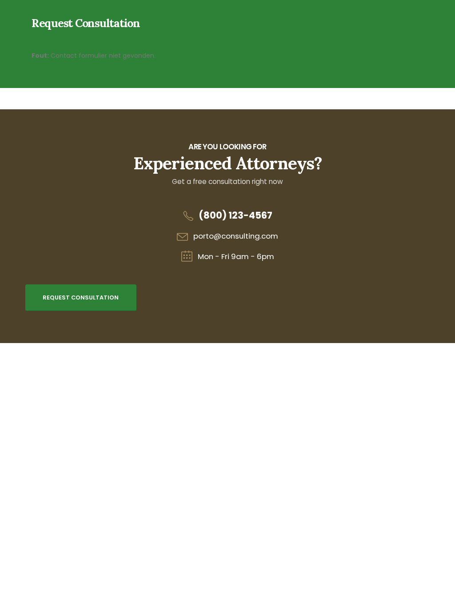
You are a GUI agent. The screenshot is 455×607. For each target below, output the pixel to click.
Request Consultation (81, 297)
